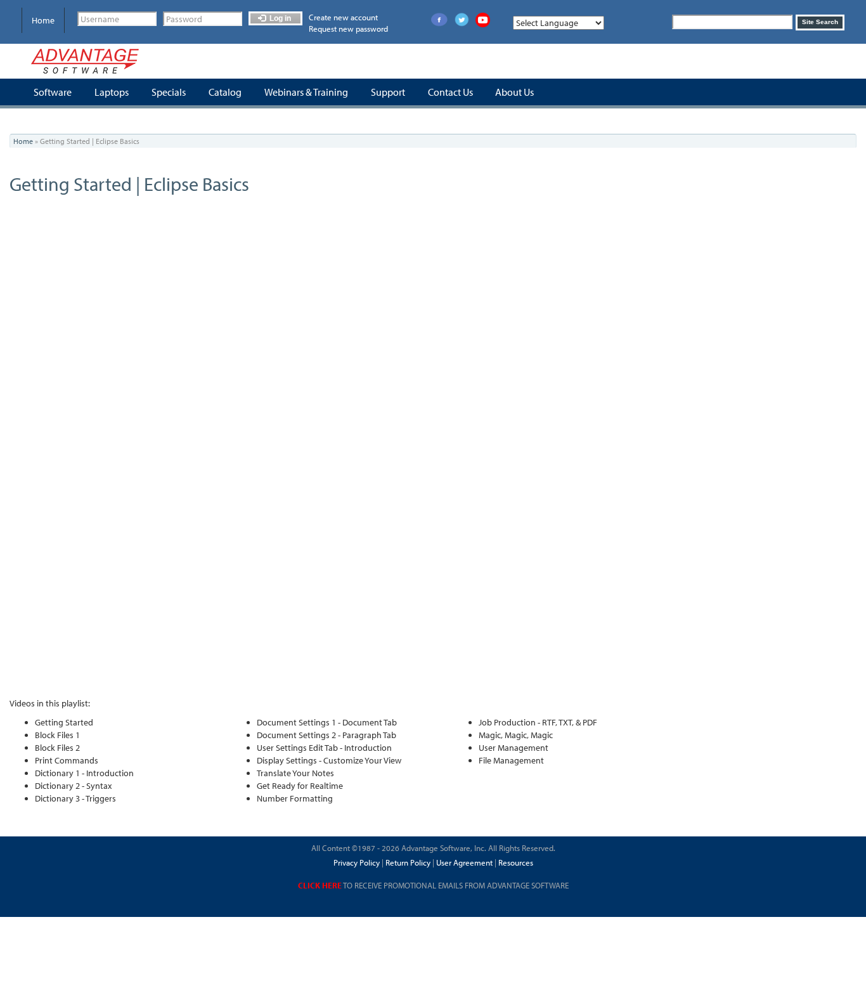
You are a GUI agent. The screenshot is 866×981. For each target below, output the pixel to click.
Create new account (343, 17)
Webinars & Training (306, 92)
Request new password (348, 28)
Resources (515, 862)
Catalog (225, 92)
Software (53, 92)
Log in (279, 18)
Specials (169, 92)
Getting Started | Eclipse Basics (129, 184)
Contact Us (450, 92)
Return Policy (407, 862)
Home (43, 20)
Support (388, 92)
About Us (514, 92)
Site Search (820, 21)
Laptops (111, 92)
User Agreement (464, 862)
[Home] (85, 61)
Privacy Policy (356, 862)
